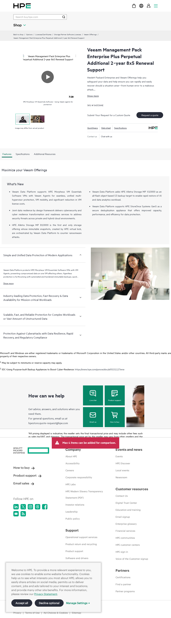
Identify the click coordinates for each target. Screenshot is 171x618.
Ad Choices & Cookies (56, 612)
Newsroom (121, 477)
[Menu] (156, 5)
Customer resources (132, 489)
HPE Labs (70, 484)
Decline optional (49, 603)
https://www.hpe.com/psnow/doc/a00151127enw (99, 369)
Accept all (22, 603)
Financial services (125, 530)
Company (73, 449)
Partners (122, 570)
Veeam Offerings (90, 34)
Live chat (93, 400)
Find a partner (123, 584)
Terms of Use (32, 612)
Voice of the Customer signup (132, 558)
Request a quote (149, 115)
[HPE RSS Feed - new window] (23, 513)
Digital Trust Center (126, 502)
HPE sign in (122, 551)
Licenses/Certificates (43, 34)
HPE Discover (123, 463)
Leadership (71, 511)
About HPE (71, 456)
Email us (93, 421)
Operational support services (81, 537)
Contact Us (122, 495)
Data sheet (106, 127)
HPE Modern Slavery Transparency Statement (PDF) (84, 494)
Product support (114, 400)
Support (72, 530)
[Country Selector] (141, 5)
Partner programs (125, 591)
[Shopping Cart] (134, 5)
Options (29, 34)
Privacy (17, 612)
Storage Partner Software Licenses (67, 34)
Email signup (123, 516)
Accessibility (72, 463)
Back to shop (18, 34)
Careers (69, 470)
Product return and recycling (81, 544)
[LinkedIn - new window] (16, 506)
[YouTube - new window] (16, 513)
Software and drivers (76, 558)
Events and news (129, 449)
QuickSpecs (92, 127)
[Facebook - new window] (44, 506)
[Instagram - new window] (30, 506)
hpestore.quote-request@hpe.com (48, 423)
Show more (93, 95)
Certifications (123, 577)
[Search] (64, 17)
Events (119, 456)
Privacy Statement (45, 594)
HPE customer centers (128, 544)
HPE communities (125, 537)
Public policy (72, 518)
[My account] (149, 5)
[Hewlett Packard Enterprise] (22, 5)
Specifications (120, 127)
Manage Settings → (78, 603)
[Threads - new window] (37, 506)
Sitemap (76, 612)
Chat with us (106, 136)
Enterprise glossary (126, 523)
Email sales (21, 483)
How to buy (114, 421)
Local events (122, 470)
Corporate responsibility (78, 477)
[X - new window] (23, 506)
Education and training (128, 509)
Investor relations (74, 504)
